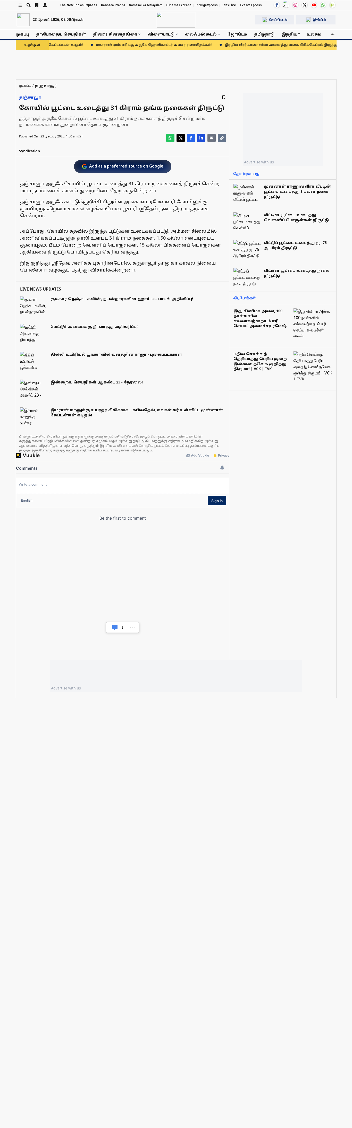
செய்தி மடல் (278, 20)
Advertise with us (259, 162)
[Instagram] (295, 5)
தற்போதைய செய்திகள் (61, 34)
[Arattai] (286, 4)
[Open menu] (20, 5)
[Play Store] (332, 5)
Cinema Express (178, 5)
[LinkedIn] (201, 138)
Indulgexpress (207, 5)
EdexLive (229, 5)
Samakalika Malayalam (145, 5)
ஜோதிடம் (237, 34)
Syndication (29, 150)
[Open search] (28, 5)
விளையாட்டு (161, 34)
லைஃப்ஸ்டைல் (201, 34)
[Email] (211, 138)
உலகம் (314, 34)
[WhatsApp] (323, 5)
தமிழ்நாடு (264, 34)
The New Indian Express (78, 5)
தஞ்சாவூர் (30, 97)
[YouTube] (314, 5)
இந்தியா (291, 34)
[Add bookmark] (224, 97)
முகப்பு (22, 34)
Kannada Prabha (113, 5)
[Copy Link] (222, 138)
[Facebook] (277, 5)
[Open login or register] (45, 5)
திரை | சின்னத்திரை (115, 34)
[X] (304, 5)
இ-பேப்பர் (319, 20)
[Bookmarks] (37, 5)
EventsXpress (251, 5)
